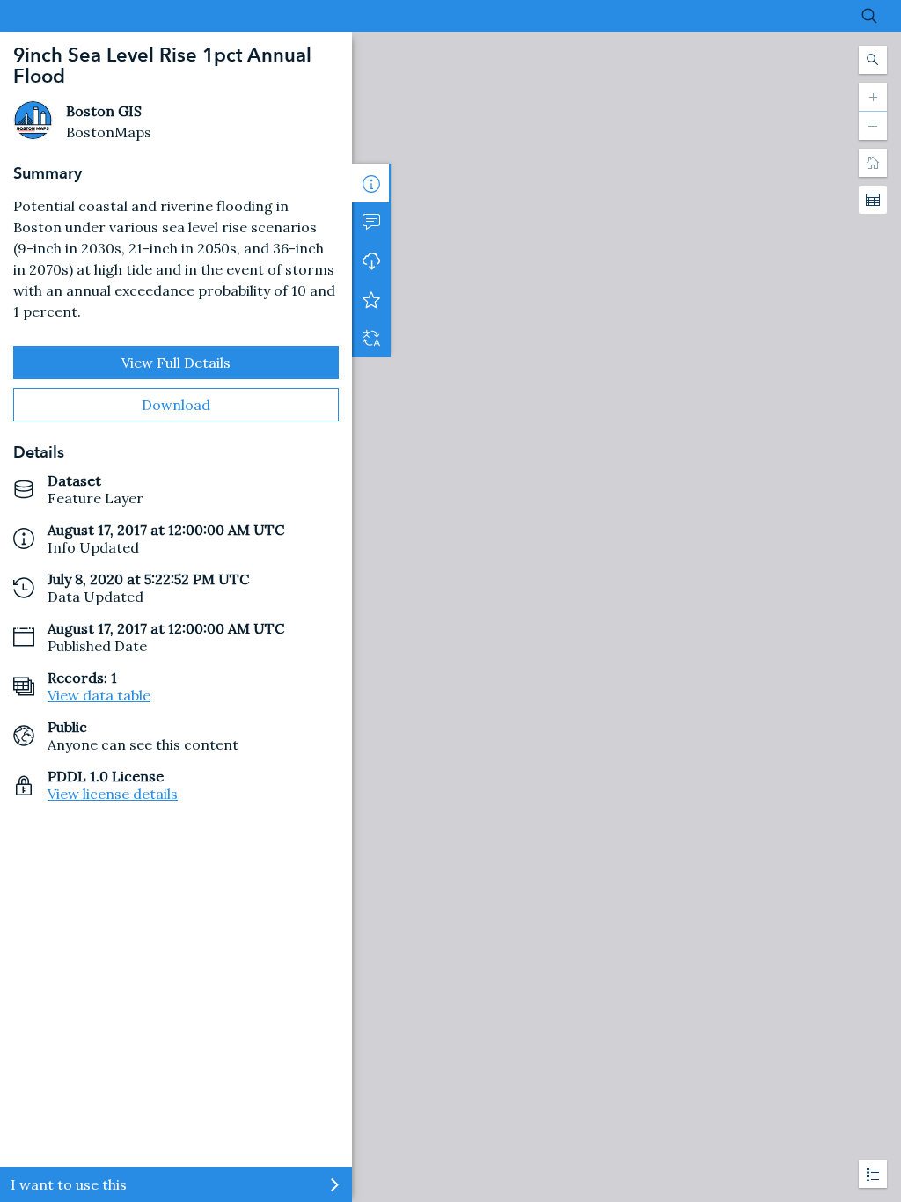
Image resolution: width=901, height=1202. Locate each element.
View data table (99, 695)
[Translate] (371, 338)
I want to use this (69, 1184)
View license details (113, 794)
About (371, 183)
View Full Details (176, 362)
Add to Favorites (371, 299)
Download (176, 405)
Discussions (371, 221)
